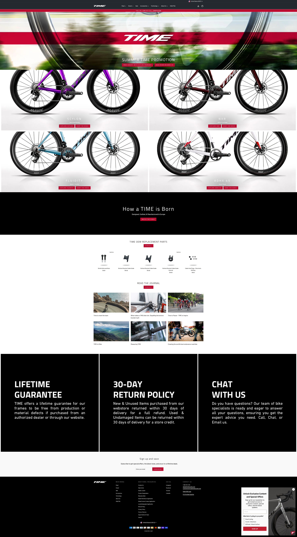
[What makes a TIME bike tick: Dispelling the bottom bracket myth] (148, 303)
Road (123, 6)
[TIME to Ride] (111, 331)
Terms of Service (142, 512)
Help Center (141, 488)
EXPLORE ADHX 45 (214, 187)
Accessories (143, 6)
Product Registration (143, 493)
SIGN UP (255, 529)
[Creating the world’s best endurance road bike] (185, 331)
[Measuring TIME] (148, 331)
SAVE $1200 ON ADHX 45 (164, 65)
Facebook (168, 488)
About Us (164, 6)
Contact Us (141, 485)
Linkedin (168, 493)
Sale (137, 6)
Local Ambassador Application (145, 504)
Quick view (104, 264)
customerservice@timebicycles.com (192, 488)
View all (148, 245)
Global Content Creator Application (146, 501)
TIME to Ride (98, 344)
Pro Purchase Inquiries (188, 494)
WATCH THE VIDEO (148, 219)
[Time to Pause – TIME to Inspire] (185, 303)
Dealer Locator (141, 490)
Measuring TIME (136, 344)
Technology (154, 6)
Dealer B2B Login (187, 491)
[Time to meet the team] (111, 303)
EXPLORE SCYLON (67, 126)
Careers (140, 517)
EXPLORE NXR (215, 126)
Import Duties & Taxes (143, 514)
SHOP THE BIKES (83, 126)
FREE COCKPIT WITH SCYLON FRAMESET (137, 65)
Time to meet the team (101, 315)
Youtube (168, 490)
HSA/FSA (172, 6)
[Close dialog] (293, 489)
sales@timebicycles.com (189, 486)
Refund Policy (141, 506)
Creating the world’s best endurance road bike (182, 344)
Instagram (168, 485)
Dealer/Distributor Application (145, 498)
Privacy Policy (141, 509)
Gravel (130, 6)
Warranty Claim (141, 496)
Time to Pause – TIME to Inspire (178, 315)
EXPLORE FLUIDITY (66, 187)
